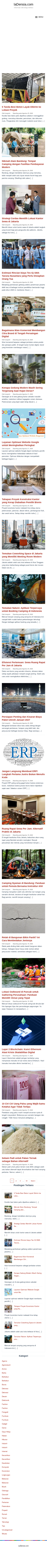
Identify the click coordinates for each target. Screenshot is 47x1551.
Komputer (5, 1467)
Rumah (4, 1514)
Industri (4, 1443)
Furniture (5, 1416)
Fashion (5, 1404)
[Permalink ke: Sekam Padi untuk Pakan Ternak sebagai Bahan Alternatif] (23, 1140)
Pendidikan (6, 1498)
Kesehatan (6, 1463)
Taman (4, 1518)
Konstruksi (6, 1471)
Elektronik (5, 1400)
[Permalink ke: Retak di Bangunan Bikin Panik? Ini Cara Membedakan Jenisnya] (23, 919)
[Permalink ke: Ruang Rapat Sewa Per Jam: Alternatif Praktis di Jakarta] (23, 811)
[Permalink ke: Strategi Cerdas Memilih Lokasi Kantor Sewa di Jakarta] (23, 200)
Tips (3, 1526)
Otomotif (5, 1494)
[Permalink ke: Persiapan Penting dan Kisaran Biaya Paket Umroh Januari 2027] (23, 699)
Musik (4, 1486)
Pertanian (5, 1502)
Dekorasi (5, 1388)
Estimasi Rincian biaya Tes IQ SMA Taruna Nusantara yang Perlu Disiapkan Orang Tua (23, 276)
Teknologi (5, 1522)
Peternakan (6, 1506)
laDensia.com (23, 4)
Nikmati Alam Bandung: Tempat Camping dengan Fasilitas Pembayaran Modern (23, 164)
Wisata (4, 1533)
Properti (5, 1510)
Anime (4, 1369)
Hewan (4, 1435)
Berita (4, 1373)
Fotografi (5, 1412)
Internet (4, 1451)
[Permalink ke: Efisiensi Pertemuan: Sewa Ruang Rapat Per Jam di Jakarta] (23, 644)
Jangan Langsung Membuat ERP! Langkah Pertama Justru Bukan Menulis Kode (23, 774)
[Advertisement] (23, 48)
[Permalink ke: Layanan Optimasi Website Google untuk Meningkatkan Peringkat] (23, 424)
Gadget (4, 1424)
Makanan (5, 1478)
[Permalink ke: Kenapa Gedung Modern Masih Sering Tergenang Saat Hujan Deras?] (23, 370)
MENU (40, 17)
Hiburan (4, 1439)
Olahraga (5, 1490)
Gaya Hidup (6, 1431)
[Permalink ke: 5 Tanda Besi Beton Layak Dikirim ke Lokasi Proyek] (23, 89)
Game (4, 1427)
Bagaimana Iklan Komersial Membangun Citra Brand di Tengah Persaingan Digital (23, 333)
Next (32, 1181)
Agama (4, 1361)
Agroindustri (6, 1365)
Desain (4, 1396)
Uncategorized (7, 1530)
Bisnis (4, 1384)
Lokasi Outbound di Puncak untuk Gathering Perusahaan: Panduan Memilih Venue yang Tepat (20, 995)
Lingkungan (6, 1475)
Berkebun (5, 1377)
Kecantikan (6, 1455)
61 (27, 1181)
